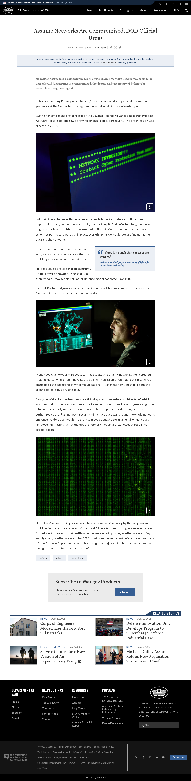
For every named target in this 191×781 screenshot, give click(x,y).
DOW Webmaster (108, 62)
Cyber (59, 558)
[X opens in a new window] (159, 4)
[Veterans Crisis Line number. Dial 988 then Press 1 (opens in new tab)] (15, 757)
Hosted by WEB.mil (95, 777)
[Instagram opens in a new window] (173, 4)
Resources (160, 10)
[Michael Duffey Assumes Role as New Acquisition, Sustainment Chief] (137, 655)
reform (43, 558)
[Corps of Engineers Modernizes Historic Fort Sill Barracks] (51, 627)
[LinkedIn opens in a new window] (180, 4)
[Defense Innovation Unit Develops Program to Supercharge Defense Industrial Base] (137, 629)
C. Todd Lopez (98, 47)
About (143, 10)
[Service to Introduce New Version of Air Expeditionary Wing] (51, 655)
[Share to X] (115, 47)
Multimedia (106, 10)
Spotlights (126, 10)
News (89, 10)
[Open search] (186, 10)
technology (77, 558)
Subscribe (125, 592)
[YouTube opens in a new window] (186, 4)
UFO (176, 10)
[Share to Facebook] (111, 47)
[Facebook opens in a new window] (166, 4)
